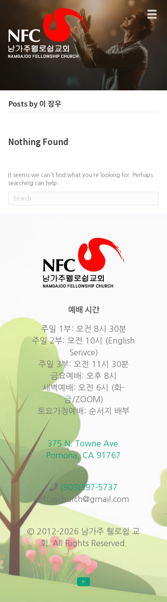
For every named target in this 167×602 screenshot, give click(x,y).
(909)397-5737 (89, 487)
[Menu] (152, 14)
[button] (83, 582)
